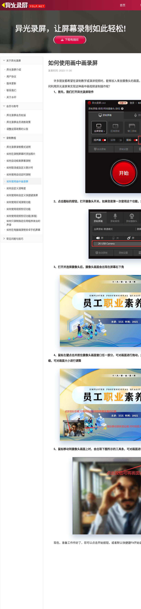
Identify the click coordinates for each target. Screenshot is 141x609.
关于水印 (11, 97)
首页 (122, 5)
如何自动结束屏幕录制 (19, 160)
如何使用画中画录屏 (17, 181)
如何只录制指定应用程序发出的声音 (23, 222)
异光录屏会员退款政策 (19, 122)
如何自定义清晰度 (16, 188)
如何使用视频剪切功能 (19, 209)
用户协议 (11, 76)
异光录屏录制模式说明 (19, 146)
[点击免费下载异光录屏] (69, 39)
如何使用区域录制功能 (19, 202)
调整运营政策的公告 (17, 128)
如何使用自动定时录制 (19, 174)
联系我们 (11, 90)
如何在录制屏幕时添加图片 (21, 153)
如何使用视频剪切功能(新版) (22, 216)
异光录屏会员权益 (16, 115)
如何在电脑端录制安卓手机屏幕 (23, 229)
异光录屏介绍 (14, 69)
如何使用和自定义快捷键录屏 (22, 195)
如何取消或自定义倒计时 (20, 167)
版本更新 (11, 83)
